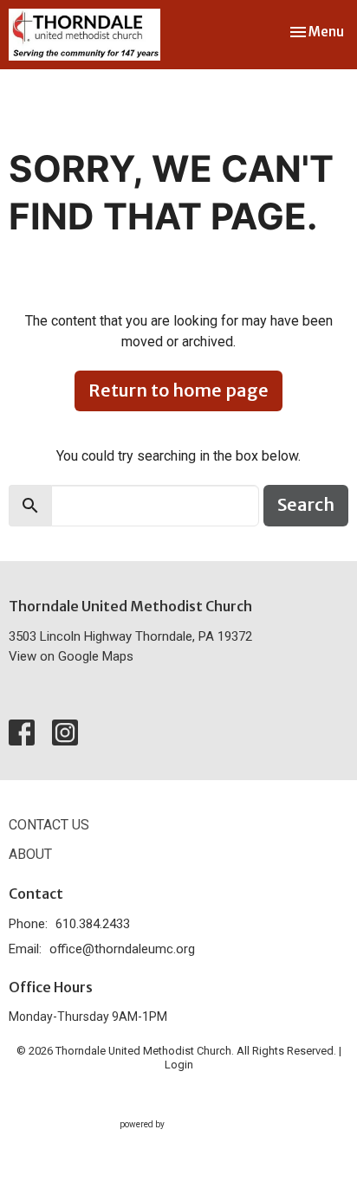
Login (179, 1064)
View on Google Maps (71, 656)
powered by (169, 1139)
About (30, 854)
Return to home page (178, 390)
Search (305, 504)
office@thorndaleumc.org (122, 949)
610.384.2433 (92, 924)
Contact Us (49, 824)
